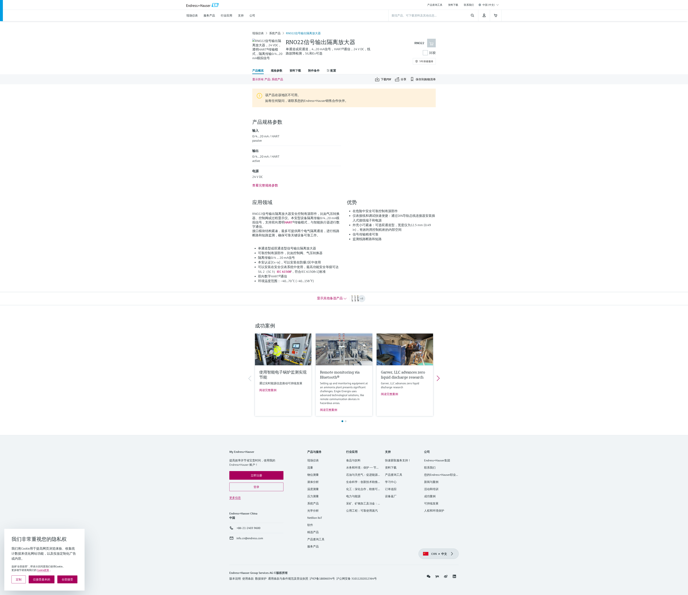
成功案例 (430, 496)
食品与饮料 (353, 460)
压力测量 (314, 496)
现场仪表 (258, 33)
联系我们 (469, 4)
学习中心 (390, 482)
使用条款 (248, 578)
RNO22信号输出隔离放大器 (303, 33)
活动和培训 (431, 489)
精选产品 (313, 532)
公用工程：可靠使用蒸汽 (362, 510)
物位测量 (313, 474)
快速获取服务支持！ (398, 460)
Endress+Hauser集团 (437, 460)
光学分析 (313, 510)
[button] (256, 475)
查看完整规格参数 (265, 185)
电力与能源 (353, 496)
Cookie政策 (43, 570)
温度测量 (313, 489)
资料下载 (453, 4)
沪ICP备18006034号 (322, 578)
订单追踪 (390, 489)
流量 (310, 467)
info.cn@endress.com (249, 538)
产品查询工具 (434, 4)
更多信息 (235, 497)
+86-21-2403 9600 (248, 528)
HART (289, 222)
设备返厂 (390, 496)
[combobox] (490, 5)
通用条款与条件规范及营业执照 (288, 578)
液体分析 (313, 482)
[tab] (259, 70)
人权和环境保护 (434, 510)
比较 (432, 53)
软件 (310, 525)
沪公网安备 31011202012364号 (356, 578)
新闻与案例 (431, 482)
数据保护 (261, 578)
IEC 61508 (284, 272)
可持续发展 (431, 503)
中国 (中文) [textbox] (488, 4)
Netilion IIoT (314, 518)
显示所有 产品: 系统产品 (267, 79)
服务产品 (313, 546)
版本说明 (235, 578)
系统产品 (275, 33)
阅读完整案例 (267, 390)
